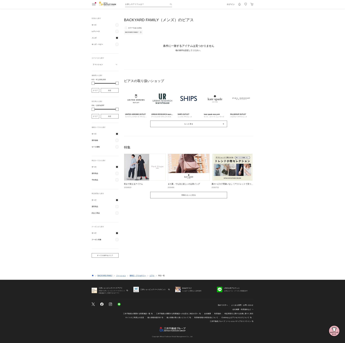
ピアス (152, 276)
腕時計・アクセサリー (138, 276)
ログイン (231, 4)
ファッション (121, 276)
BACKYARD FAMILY (105, 276)
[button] (105, 25)
